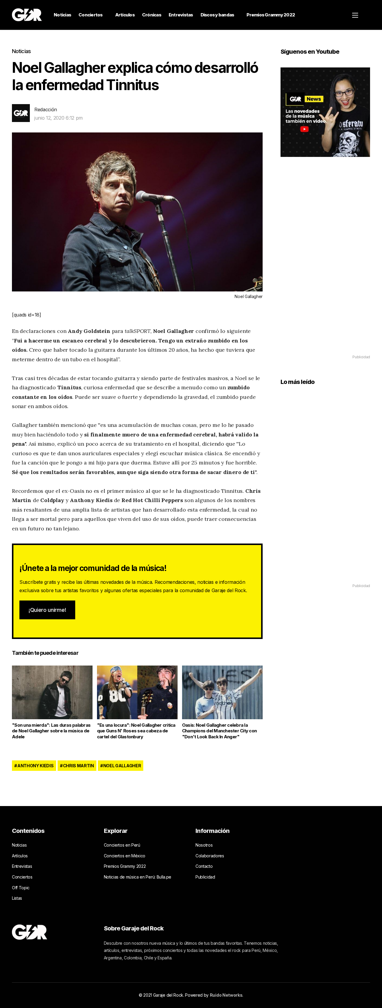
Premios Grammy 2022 (271, 15)
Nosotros (203, 845)
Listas (17, 898)
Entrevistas (181, 15)
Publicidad (205, 876)
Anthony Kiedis (35, 765)
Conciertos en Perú (122, 845)
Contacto (203, 866)
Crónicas (151, 15)
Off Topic (21, 887)
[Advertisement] (325, 264)
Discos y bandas (217, 15)
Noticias (62, 15)
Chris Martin (78, 765)
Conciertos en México (125, 855)
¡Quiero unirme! (47, 610)
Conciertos (90, 15)
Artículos (125, 15)
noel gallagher (122, 765)
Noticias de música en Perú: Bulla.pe (137, 876)
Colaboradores (209, 855)
